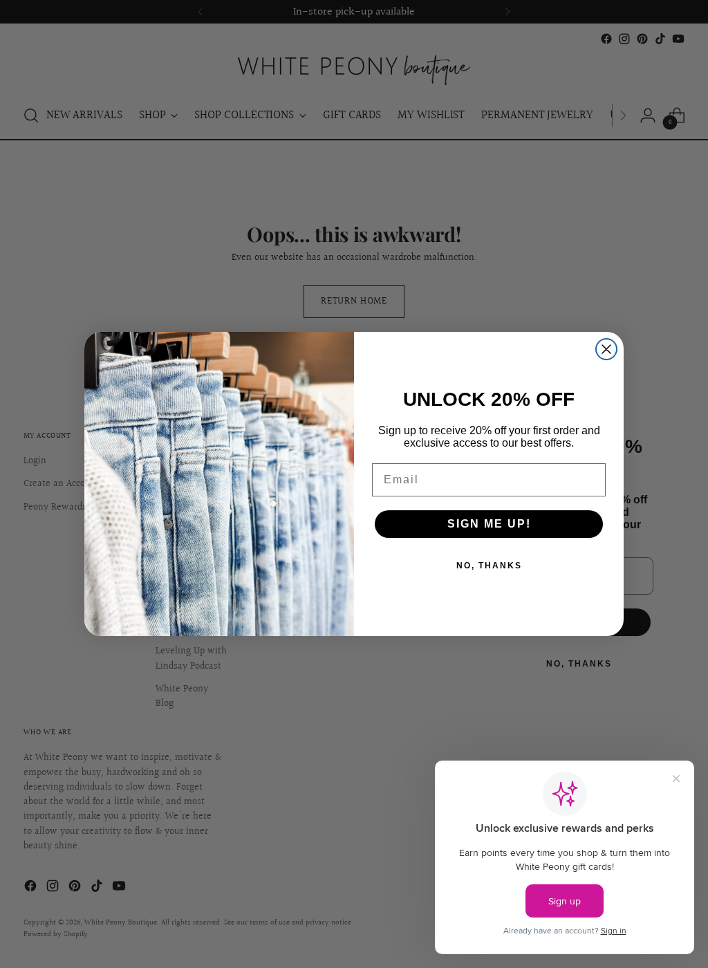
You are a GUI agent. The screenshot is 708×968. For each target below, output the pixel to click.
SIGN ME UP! (489, 524)
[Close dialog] (606, 349)
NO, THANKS (489, 565)
